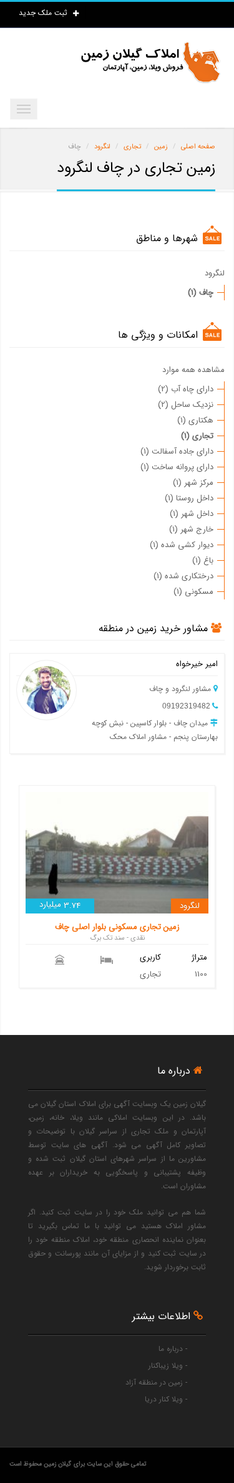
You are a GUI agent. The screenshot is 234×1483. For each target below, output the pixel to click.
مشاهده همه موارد (193, 369)
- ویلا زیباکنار (168, 1365)
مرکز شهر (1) (193, 482)
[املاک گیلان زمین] (150, 63)
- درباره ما (172, 1349)
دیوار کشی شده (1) (181, 544)
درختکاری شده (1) (183, 576)
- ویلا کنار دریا (166, 1399)
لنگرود (215, 273)
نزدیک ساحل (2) (185, 404)
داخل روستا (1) (189, 498)
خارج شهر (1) (191, 529)
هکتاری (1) (195, 420)
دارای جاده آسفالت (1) (176, 451)
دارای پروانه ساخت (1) (176, 467)
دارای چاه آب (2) (185, 389)
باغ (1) (202, 560)
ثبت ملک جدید (44, 13)
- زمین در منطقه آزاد (156, 1382)
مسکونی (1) (193, 591)
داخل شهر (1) (191, 513)
